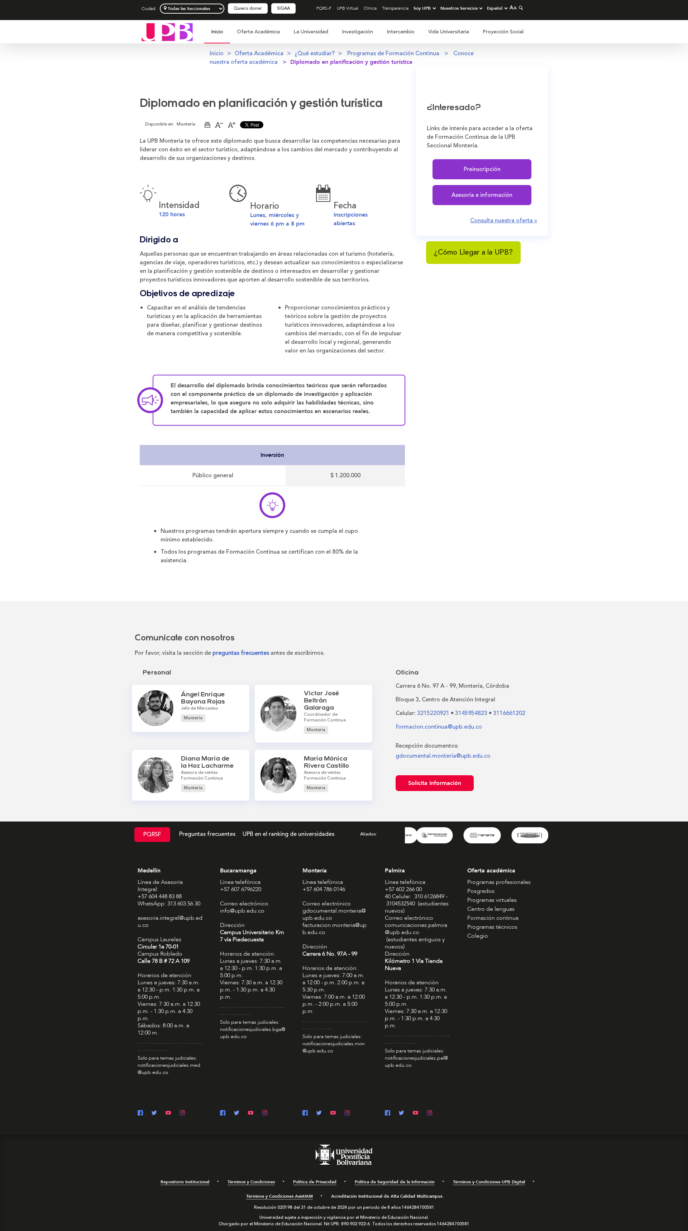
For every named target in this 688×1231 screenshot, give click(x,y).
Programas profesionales (499, 882)
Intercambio (401, 32)
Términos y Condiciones (251, 1182)
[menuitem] (217, 35)
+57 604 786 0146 (323, 889)
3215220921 (433, 713)
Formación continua (493, 918)
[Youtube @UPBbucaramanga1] (250, 1113)
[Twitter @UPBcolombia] (154, 1113)
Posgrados (480, 891)
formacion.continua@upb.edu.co (439, 727)
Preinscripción (482, 169)
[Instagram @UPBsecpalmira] (429, 1113)
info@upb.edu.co (242, 910)
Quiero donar (248, 8)
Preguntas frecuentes (207, 834)
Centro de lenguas (491, 909)
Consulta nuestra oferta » (503, 220)
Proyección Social (503, 32)
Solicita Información (434, 783)
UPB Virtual (347, 8)
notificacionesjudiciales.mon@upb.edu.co (333, 1047)
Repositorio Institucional (185, 1182)
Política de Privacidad (314, 1182)
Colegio (477, 935)
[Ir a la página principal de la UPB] (167, 31)
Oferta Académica (258, 32)
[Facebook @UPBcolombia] (140, 1113)
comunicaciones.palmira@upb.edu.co (416, 929)
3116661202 (509, 713)
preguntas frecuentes (240, 653)
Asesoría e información (482, 195)
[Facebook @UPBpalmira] (387, 1113)
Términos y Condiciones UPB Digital (489, 1182)
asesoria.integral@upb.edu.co (170, 921)
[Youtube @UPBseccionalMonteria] (333, 1113)
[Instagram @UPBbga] (264, 1113)
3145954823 (471, 713)
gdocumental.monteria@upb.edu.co (443, 756)
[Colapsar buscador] (520, 8)
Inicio (217, 32)
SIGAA (283, 8)
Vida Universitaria (448, 32)
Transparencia (395, 8)
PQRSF (152, 834)
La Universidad (310, 32)
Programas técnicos (492, 927)
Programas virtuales (492, 900)
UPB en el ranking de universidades (288, 834)
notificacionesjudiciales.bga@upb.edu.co (252, 1033)
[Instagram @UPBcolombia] (182, 1113)
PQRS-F (323, 8)
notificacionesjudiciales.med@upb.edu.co (169, 1069)
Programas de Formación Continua (394, 53)
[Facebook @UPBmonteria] (305, 1113)
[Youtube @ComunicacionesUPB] (168, 1113)
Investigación (357, 32)
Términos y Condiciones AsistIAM (279, 1196)
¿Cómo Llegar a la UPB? (473, 252)
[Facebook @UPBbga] (222, 1113)
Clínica (370, 8)
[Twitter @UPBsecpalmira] (401, 1113)
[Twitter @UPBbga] (236, 1113)
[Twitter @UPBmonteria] (319, 1113)
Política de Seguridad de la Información (395, 1182)
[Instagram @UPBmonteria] (347, 1113)
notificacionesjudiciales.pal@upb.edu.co (416, 1062)
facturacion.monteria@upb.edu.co (334, 929)
